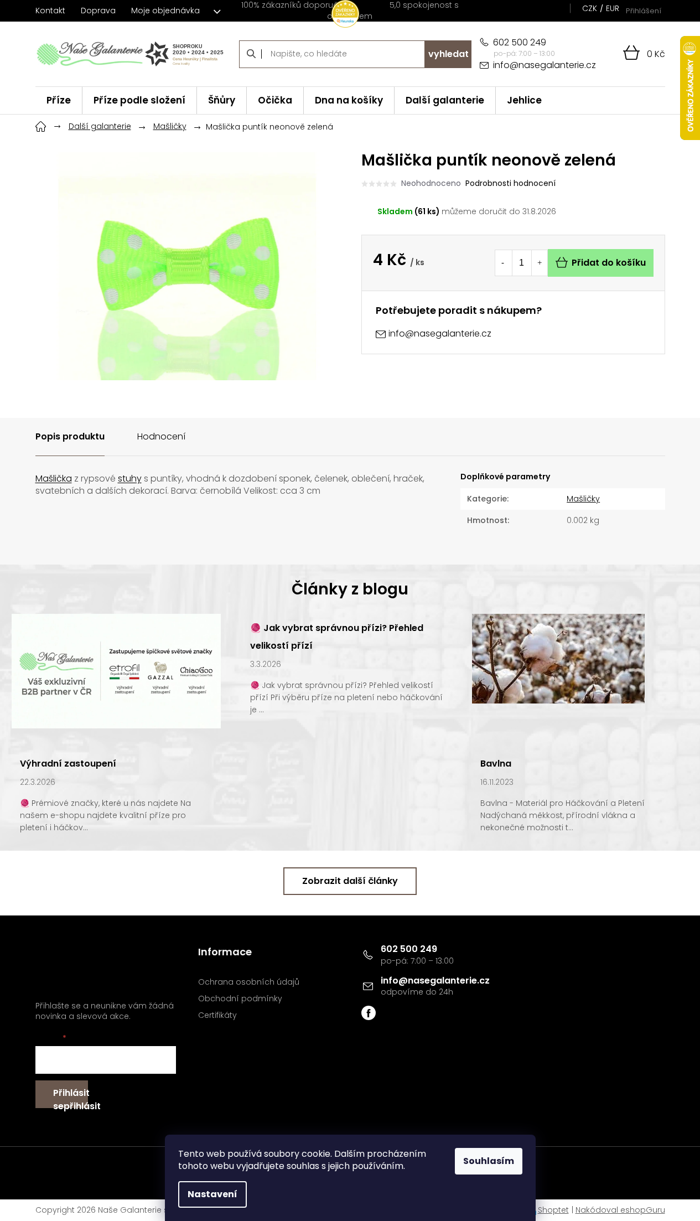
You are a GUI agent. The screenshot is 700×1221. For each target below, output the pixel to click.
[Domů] (41, 125)
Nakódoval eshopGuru (620, 1209)
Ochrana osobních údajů (248, 982)
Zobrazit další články (350, 881)
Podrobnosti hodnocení (510, 183)
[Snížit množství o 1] (503, 263)
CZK (589, 8)
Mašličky (583, 498)
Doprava (98, 10)
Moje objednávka (165, 10)
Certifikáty (217, 1015)
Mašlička (53, 478)
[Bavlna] (558, 658)
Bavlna (495, 763)
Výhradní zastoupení (68, 763)
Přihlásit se (70, 1097)
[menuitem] (58, 100)
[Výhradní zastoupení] (116, 670)
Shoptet (553, 1209)
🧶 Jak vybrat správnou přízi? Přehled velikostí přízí (336, 637)
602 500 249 (409, 949)
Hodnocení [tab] (161, 436)
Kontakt (50, 10)
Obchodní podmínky (240, 999)
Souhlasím (488, 1161)
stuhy (130, 478)
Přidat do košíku (609, 262)
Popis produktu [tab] (70, 436)
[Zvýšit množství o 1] (539, 263)
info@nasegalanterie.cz (435, 980)
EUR (612, 8)
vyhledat (448, 54)
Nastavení (212, 1194)
